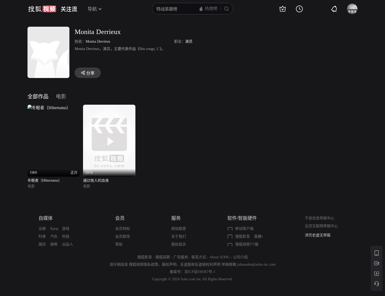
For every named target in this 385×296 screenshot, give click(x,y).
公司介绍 (240, 257)
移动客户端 (244, 229)
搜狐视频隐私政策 (143, 264)
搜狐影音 (242, 236)
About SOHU (220, 257)
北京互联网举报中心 (321, 226)
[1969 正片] (49, 107)
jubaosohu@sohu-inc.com (256, 264)
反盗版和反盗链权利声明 (200, 264)
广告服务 (180, 257)
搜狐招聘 (162, 257)
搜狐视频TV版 (246, 244)
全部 (42, 229)
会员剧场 (122, 236)
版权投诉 (178, 244)
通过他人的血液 (96, 180)
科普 (42, 236)
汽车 (54, 236)
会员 (120, 218)
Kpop (54, 229)
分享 (90, 73)
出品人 (67, 244)
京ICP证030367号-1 (199, 272)
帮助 (119, 244)
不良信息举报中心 (319, 218)
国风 (42, 244)
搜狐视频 (42, 9)
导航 (92, 9)
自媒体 (45, 218)
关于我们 (178, 236)
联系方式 (198, 257)
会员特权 (122, 229)
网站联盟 (178, 229)
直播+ (258, 236)
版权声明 (169, 264)
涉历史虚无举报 (318, 235)
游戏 (65, 229)
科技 (65, 236)
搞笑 (54, 244)
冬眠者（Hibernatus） (45, 180)
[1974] (109, 107)
